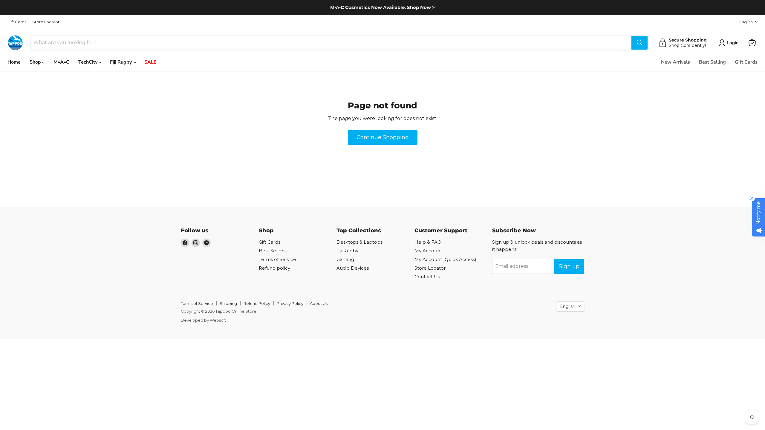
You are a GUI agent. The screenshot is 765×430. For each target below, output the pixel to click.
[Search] (639, 43)
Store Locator (45, 22)
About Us (319, 303)
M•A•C (61, 62)
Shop (36, 62)
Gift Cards (16, 22)
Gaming (345, 259)
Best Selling (712, 62)
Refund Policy (257, 303)
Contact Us (427, 277)
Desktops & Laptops (359, 242)
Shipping (228, 303)
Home (14, 62)
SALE (150, 62)
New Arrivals (675, 62)
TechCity (88, 62)
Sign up (569, 266)
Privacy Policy (290, 303)
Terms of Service (277, 259)
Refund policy (274, 268)
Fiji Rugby (121, 62)
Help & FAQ (427, 242)
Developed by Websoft (203, 320)
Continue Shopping (383, 137)
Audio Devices (352, 268)
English (746, 21)
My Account (428, 251)
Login (733, 43)
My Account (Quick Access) (445, 259)
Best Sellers (272, 251)
